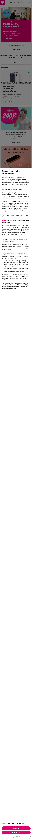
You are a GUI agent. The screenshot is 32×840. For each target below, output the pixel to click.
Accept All (16, 828)
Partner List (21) (21, 823)
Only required (16, 832)
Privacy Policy (6, 823)
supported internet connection (19, 232)
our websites (19, 231)
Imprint (13, 823)
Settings (17, 837)
